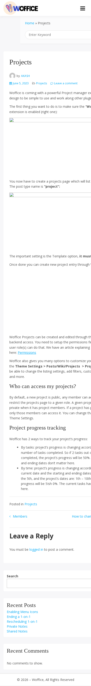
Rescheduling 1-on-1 (22, 621)
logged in (36, 549)
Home (29, 23)
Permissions (27, 352)
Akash (25, 76)
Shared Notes (17, 631)
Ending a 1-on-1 (19, 616)
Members (20, 516)
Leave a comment (65, 83)
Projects (41, 83)
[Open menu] (83, 8)
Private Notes (17, 626)
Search (12, 576)
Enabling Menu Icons (22, 612)
